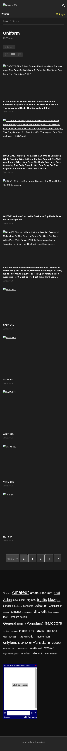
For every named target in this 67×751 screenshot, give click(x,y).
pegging (7, 648)
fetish (23, 616)
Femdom (14, 616)
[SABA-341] (33, 305)
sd (22, 654)
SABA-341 (8, 325)
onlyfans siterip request (45, 642)
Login (62, 14)
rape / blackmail (35, 648)
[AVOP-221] (33, 410)
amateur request (41, 592)
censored (28, 606)
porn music (23, 648)
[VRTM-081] (33, 462)
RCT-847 (7, 536)
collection (41, 605)
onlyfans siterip (15, 642)
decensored (27, 612)
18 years (6, 593)
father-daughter (54, 612)
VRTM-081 (8, 482)
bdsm (22, 600)
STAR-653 (8, 379)
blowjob (54, 600)
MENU (7, 14)
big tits (42, 600)
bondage (8, 606)
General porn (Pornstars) (23, 623)
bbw (15, 599)
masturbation (26, 636)
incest (23, 630)
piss (14, 648)
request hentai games (11, 654)
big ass (31, 599)
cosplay (6, 612)
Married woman (9, 637)
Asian (7, 600)
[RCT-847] (33, 513)
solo (40, 653)
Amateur (20, 592)
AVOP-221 (8, 434)
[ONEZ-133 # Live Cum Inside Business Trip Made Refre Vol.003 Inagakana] (33, 196)
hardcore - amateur (10, 631)
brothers (18, 606)
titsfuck (53, 654)
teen (47, 653)
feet (5, 616)
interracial (36, 630)
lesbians (51, 630)
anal (57, 592)
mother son (43, 636)
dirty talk (40, 611)
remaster (48, 648)
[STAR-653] (33, 356)
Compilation (55, 605)
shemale (30, 653)
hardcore (53, 623)
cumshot (15, 611)
